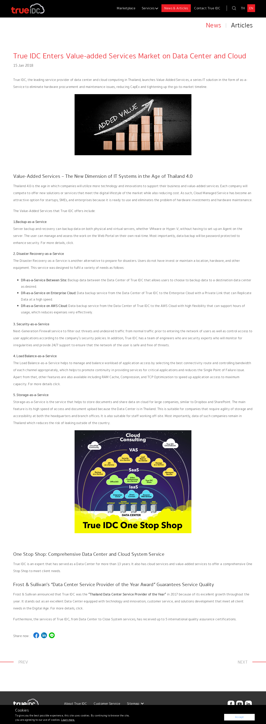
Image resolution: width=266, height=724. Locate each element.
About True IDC (75, 703)
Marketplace (126, 8)
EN (251, 8)
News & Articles (176, 8)
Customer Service (107, 703)
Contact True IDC (207, 8)
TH (243, 8)
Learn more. (68, 720)
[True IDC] (28, 7)
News (213, 25)
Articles (242, 25)
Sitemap (133, 703)
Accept (239, 717)
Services (148, 8)
